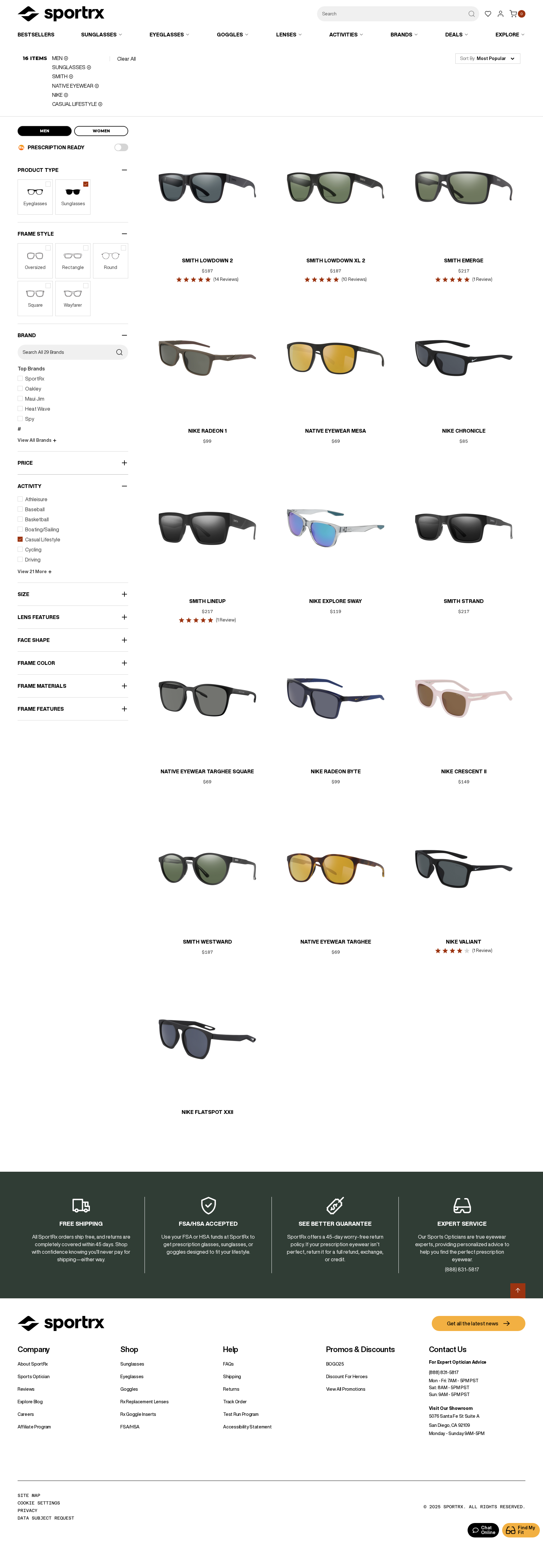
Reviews (26, 1389)
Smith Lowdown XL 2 (335, 260)
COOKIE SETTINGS (39, 1502)
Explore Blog (30, 1402)
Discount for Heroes (347, 1376)
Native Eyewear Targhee (335, 941)
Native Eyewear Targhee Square (207, 771)
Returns (231, 1389)
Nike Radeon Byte (336, 771)
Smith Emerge (463, 260)
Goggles (129, 1389)
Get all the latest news (472, 1323)
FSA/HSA (130, 1427)
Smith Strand (464, 601)
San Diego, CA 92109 (449, 1425)
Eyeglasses (132, 1376)
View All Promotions (345, 1389)
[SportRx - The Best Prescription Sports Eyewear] (61, 14)
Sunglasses (132, 1364)
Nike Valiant (463, 941)
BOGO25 (335, 1364)
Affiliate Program (34, 1427)
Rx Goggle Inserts (138, 1414)
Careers (26, 1414)
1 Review (482, 279)
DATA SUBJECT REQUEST (46, 1517)
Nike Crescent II (463, 771)
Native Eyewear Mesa (335, 430)
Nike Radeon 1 (207, 430)
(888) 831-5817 (444, 1372)
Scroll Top (517, 1290)
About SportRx (33, 1364)
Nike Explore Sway (335, 601)
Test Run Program (240, 1414)
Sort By (467, 58)
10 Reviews (354, 279)
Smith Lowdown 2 (207, 260)
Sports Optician (34, 1376)
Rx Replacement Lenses (144, 1402)
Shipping (232, 1376)
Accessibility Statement (247, 1427)
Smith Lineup (207, 601)
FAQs (228, 1364)
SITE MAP (29, 1495)
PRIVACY (27, 1510)
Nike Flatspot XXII (207, 1112)
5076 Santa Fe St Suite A (454, 1416)
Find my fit (526, 1530)
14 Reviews (226, 279)
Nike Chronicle (463, 430)
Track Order (235, 1402)
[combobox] (398, 13)
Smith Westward (207, 941)
